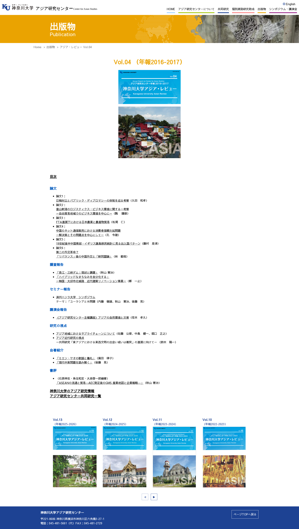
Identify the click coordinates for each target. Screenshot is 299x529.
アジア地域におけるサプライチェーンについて (85, 333)
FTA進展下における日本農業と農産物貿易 (83, 222)
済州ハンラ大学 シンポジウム (75, 297)
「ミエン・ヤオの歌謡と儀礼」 (75, 358)
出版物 (262, 9)
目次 (53, 176)
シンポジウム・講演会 (283, 9)
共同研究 (223, 9)
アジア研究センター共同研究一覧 (75, 395)
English (290, 4)
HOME (171, 9)
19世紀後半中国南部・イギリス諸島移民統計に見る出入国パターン (98, 243)
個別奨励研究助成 (243, 9)
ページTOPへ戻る (245, 514)
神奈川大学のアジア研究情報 (72, 390)
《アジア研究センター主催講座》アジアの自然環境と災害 (92, 317)
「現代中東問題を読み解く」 (74, 362)
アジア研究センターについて (196, 9)
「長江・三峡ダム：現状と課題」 (77, 272)
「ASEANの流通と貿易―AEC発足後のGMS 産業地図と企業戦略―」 (99, 383)
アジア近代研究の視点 (70, 338)
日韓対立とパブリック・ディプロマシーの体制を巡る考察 (92, 200)
